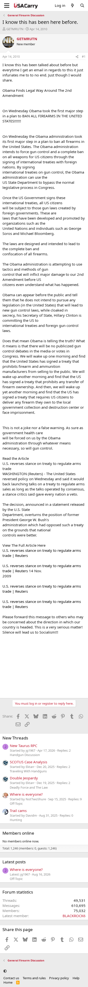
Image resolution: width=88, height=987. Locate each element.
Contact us (11, 978)
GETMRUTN (14, 29)
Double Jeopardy (24, 777)
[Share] (77, 57)
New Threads (15, 738)
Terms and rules (34, 978)
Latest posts (14, 862)
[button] (5, 971)
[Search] (82, 5)
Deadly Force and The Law (29, 787)
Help (76, 978)
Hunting (16, 820)
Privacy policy (59, 978)
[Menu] (6, 5)
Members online (18, 833)
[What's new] (72, 5)
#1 (84, 57)
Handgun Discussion (25, 755)
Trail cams (18, 810)
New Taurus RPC (23, 745)
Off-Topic (16, 803)
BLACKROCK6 (74, 915)
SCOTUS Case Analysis (28, 761)
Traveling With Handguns (28, 771)
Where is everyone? (26, 794)
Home (7, 982)
